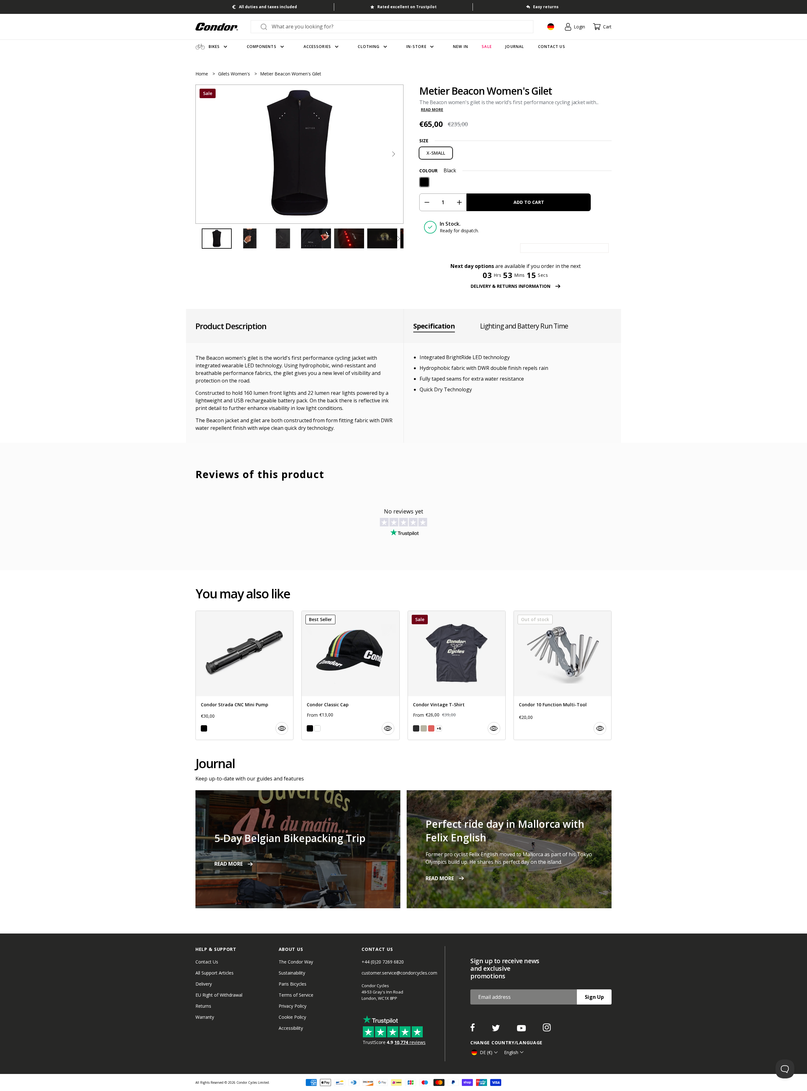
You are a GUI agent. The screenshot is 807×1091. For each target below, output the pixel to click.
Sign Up (594, 996)
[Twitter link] (496, 1029)
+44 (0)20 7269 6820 (383, 962)
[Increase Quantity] (459, 202)
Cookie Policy (292, 1017)
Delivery (203, 984)
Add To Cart (529, 202)
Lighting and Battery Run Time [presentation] (524, 326)
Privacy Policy (292, 1006)
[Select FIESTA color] (431, 728)
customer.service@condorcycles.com (399, 973)
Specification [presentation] (434, 326)
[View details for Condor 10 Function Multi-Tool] (562, 675)
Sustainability (292, 973)
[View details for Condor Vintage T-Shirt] (456, 675)
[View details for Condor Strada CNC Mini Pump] (244, 675)
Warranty (204, 1017)
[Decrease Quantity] (427, 202)
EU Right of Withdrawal (218, 995)
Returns (203, 1006)
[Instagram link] (547, 1029)
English (511, 1052)
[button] (393, 154)
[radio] (435, 153)
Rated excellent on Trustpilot (407, 6)
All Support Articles (214, 973)
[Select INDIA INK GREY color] (416, 728)
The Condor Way (296, 962)
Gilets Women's (234, 74)
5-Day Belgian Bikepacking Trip (289, 838)
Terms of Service (296, 995)
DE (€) (486, 1052)
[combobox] (398, 27)
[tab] (299, 154)
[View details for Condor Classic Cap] (350, 675)
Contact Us (206, 962)
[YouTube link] (522, 1029)
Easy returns (546, 6)
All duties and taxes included (268, 6)
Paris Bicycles (292, 984)
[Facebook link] (473, 1029)
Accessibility (291, 1028)
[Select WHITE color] (317, 728)
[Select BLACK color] (204, 728)
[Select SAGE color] (424, 728)
